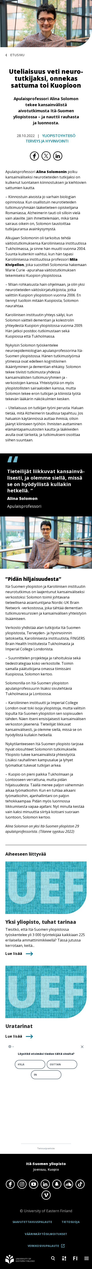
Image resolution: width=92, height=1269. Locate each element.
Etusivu (17, 55)
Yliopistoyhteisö (58, 135)
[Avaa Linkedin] (45, 1184)
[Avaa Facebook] (10, 1184)
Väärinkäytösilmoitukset (46, 1234)
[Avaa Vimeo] (46, 1195)
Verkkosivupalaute (47, 1247)
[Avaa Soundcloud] (68, 1184)
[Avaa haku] (53, 1258)
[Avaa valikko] (86, 1258)
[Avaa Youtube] (33, 1184)
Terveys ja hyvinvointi (47, 141)
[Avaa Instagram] (22, 1184)
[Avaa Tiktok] (80, 1184)
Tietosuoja (70, 1222)
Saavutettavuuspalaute (32, 1222)
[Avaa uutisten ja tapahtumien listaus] (64, 1258)
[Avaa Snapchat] (57, 1184)
